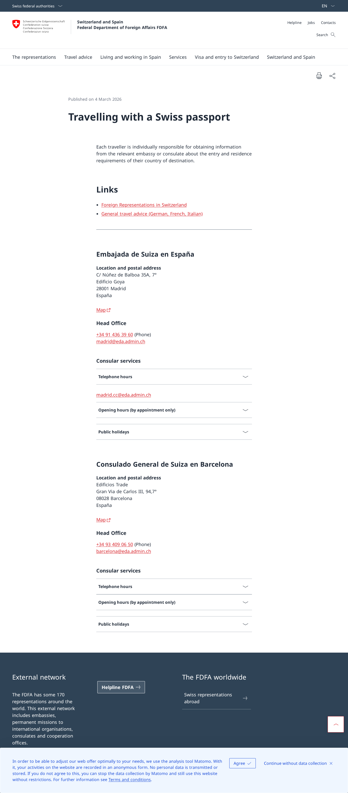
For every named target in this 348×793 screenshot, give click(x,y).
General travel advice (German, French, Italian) (152, 214)
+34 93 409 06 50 (114, 544)
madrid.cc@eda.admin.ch (123, 395)
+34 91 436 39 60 (114, 334)
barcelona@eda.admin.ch (123, 551)
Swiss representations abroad (208, 698)
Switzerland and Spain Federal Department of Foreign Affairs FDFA (122, 24)
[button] (34, 57)
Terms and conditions (130, 779)
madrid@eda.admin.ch (120, 341)
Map (101, 310)
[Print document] (319, 75)
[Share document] (332, 75)
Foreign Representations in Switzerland (144, 205)
